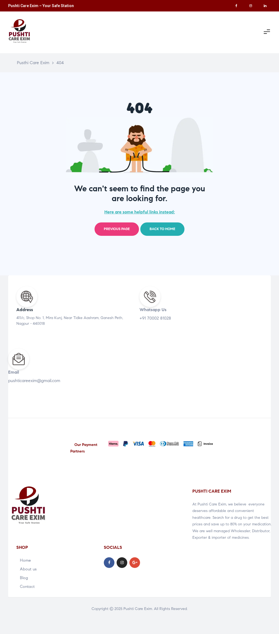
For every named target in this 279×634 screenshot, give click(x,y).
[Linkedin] (265, 5)
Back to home (162, 229)
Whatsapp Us (153, 309)
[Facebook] (236, 5)
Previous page (117, 229)
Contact (27, 586)
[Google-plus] (134, 562)
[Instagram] (250, 5)
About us (28, 569)
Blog (24, 577)
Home (25, 560)
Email (13, 372)
